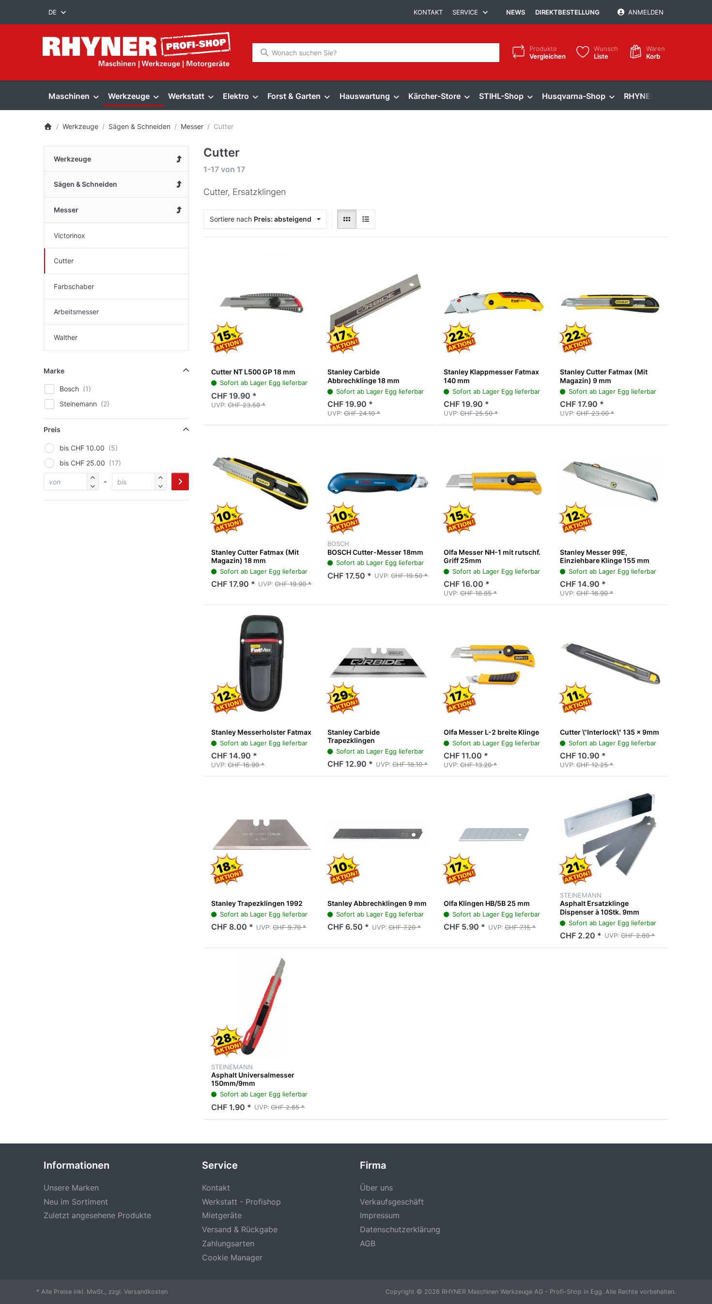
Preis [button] (52, 429)
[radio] (346, 219)
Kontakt (428, 12)
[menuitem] (73, 96)
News (515, 12)
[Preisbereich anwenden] (180, 481)
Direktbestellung (567, 12)
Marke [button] (54, 371)
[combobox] (58, 12)
